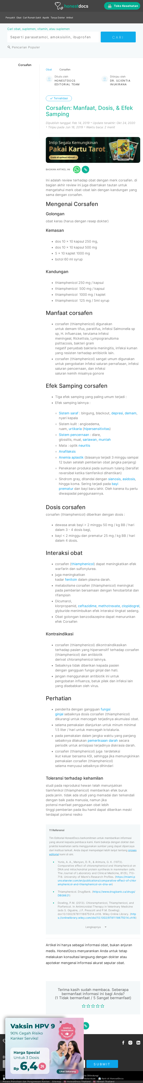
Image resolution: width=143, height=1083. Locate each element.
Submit (102, 1064)
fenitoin (71, 579)
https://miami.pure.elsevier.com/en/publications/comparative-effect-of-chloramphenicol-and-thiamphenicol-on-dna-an (97, 880)
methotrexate (109, 606)
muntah (105, 439)
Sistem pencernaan (74, 435)
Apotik (45, 17)
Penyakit (10, 17)
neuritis (84, 445)
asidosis (129, 479)
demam (130, 413)
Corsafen (24, 65)
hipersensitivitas (96, 429)
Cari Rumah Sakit (32, 17)
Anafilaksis (67, 451)
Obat (18, 17)
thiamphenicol (82, 564)
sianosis (114, 479)
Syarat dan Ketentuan (84, 1078)
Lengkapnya (93, 927)
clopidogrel (130, 606)
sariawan (90, 439)
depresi (117, 413)
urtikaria (75, 429)
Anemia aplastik (71, 457)
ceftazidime (87, 606)
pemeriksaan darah (103, 740)
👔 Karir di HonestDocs (111, 1078)
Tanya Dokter (58, 17)
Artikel (69, 17)
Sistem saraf (68, 413)
